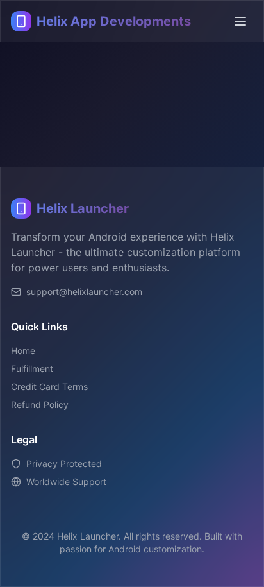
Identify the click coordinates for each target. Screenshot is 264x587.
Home (23, 350)
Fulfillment (32, 368)
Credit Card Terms (49, 386)
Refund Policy (40, 404)
